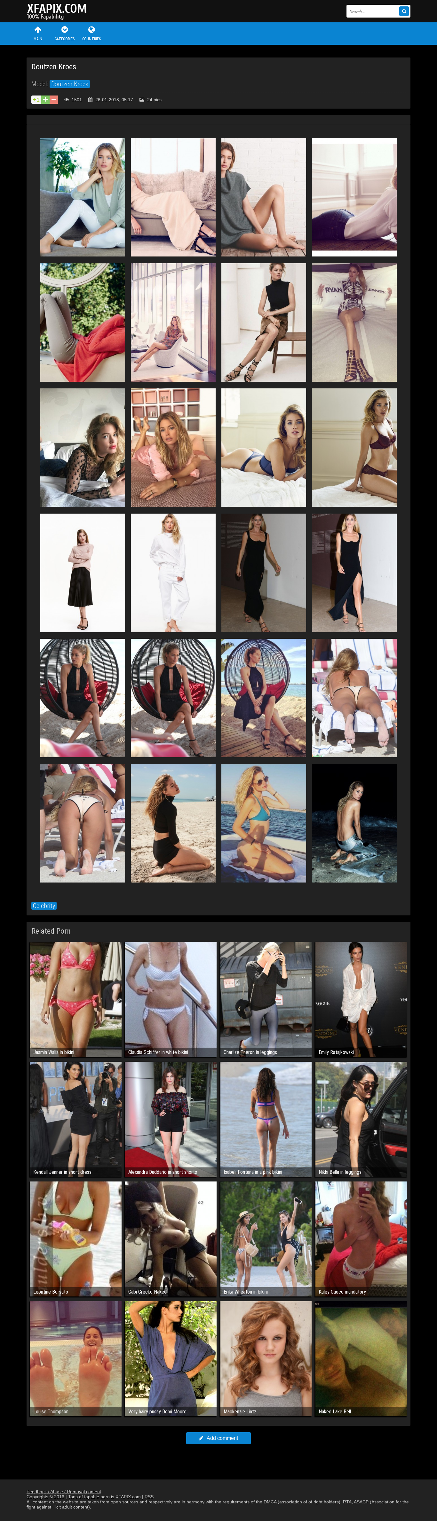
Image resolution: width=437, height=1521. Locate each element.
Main (38, 39)
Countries (91, 39)
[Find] (404, 11)
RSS (149, 1496)
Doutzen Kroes (69, 84)
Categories (65, 39)
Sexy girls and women (59, 11)
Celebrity (44, 906)
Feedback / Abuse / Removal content (64, 1491)
